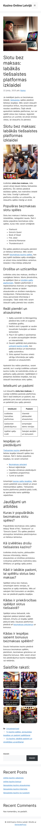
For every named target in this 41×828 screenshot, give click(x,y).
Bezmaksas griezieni (18, 464)
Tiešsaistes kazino (11, 450)
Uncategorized (12, 729)
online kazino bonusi (12, 782)
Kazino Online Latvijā (17, 5)
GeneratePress (20, 825)
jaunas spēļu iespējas (22, 481)
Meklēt (6, 754)
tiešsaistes (15, 100)
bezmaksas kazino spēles (21, 255)
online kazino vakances (13, 778)
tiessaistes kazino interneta (15, 789)
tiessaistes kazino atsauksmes (16, 785)
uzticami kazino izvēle (18, 346)
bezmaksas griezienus (23, 624)
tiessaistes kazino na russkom (16, 793)
